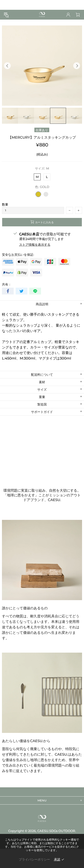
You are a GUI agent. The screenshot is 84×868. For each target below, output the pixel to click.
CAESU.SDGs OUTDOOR (42, 14)
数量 (5, 204)
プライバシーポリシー (34, 859)
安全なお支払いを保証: (18, 255)
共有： (6, 284)
